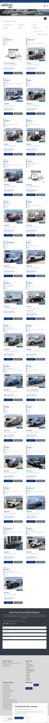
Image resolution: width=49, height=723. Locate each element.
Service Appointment (30, 670)
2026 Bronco (6, 693)
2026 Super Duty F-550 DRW (10, 707)
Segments (5, 27)
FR (47, 1)
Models (34, 25)
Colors (19, 27)
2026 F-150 (6, 698)
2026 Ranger (6, 686)
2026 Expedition (7, 695)
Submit (5, 651)
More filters (35, 27)
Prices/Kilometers (7, 25)
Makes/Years (21, 25)
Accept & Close (19, 718)
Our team (28, 675)
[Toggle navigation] (47, 6)
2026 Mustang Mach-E (8, 690)
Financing (18, 73)
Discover (8, 73)
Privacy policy (5, 720)
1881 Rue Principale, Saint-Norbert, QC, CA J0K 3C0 (32, 1)
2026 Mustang (6, 689)
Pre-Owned (5, 21)
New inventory (29, 664)
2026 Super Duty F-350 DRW (10, 704)
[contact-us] (45, 5)
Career (27, 673)
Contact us (28, 679)
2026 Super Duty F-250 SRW (10, 701)
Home (39, 9)
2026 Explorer (6, 684)
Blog (27, 676)
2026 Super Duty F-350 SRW (10, 702)
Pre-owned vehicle (30, 666)
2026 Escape (6, 687)
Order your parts (29, 669)
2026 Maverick (6, 696)
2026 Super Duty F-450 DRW (10, 705)
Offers (27, 667)
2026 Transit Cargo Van (9, 699)
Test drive (28, 678)
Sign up (36, 685)
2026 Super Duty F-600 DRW (10, 709)
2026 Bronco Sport (8, 692)
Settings (27, 718)
